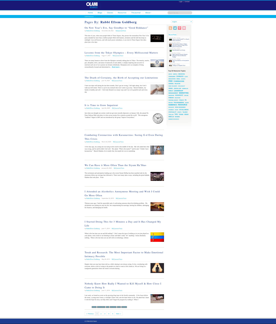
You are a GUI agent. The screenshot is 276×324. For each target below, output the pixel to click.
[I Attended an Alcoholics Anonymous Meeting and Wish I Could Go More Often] (156, 207)
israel (171, 88)
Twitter (175, 28)
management (173, 93)
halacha (177, 83)
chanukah (172, 76)
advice (170, 74)
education (172, 79)
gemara (171, 83)
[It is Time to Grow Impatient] (157, 119)
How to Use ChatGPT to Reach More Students (180, 39)
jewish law (177, 88)
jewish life (101, 307)
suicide (124, 307)
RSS (170, 28)
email (178, 79)
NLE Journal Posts (121, 31)
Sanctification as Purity (178, 50)
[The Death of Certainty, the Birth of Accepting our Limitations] (156, 90)
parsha (171, 98)
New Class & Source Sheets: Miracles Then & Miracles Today (180, 55)
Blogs (100, 12)
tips (176, 114)
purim (187, 102)
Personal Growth (173, 100)
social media (183, 109)
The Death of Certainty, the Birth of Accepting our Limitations (121, 77)
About (147, 12)
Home (90, 12)
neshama (113, 307)
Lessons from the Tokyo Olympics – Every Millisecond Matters (121, 52)
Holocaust (181, 86)
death (94, 307)
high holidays (173, 86)
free (171, 81)
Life (107, 307)
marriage (171, 95)
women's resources (174, 119)
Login (181, 1)
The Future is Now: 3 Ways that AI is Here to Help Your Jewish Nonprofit (179, 45)
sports (179, 112)
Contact (187, 1)
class (186, 76)
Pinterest (179, 28)
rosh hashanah (180, 107)
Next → (118, 314)
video (186, 114)
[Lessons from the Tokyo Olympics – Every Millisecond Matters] (156, 64)
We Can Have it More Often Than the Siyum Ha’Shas (115, 165)
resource (182, 105)
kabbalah (185, 88)
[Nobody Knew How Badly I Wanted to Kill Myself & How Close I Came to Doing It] (156, 299)
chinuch (179, 76)
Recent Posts (172, 34)
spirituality (172, 112)
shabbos (171, 109)
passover (177, 97)
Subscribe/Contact (184, 28)
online (186, 95)
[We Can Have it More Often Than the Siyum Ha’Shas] (156, 177)
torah (181, 114)
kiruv (171, 91)
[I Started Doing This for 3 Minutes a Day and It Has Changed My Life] (156, 237)
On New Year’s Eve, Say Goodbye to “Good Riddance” (116, 27)
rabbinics (173, 105)
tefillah (171, 114)
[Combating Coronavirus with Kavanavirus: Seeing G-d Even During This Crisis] (156, 151)
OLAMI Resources (89, 16)
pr (186, 100)
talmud (185, 112)
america (175, 74)
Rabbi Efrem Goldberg (93, 31)
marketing (184, 93)
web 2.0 (171, 117)
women (177, 116)
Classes (110, 12)
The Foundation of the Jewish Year (180, 61)
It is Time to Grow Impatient (101, 105)
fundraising (179, 81)
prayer (171, 102)
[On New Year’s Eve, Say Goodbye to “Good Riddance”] (156, 39)
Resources (122, 12)
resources (171, 107)
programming (179, 102)
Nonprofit (179, 95)
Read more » (116, 67)
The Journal (135, 12)
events (183, 79)
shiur (176, 109)
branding (181, 74)
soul (119, 307)
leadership (178, 91)
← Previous (90, 314)
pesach (181, 100)
